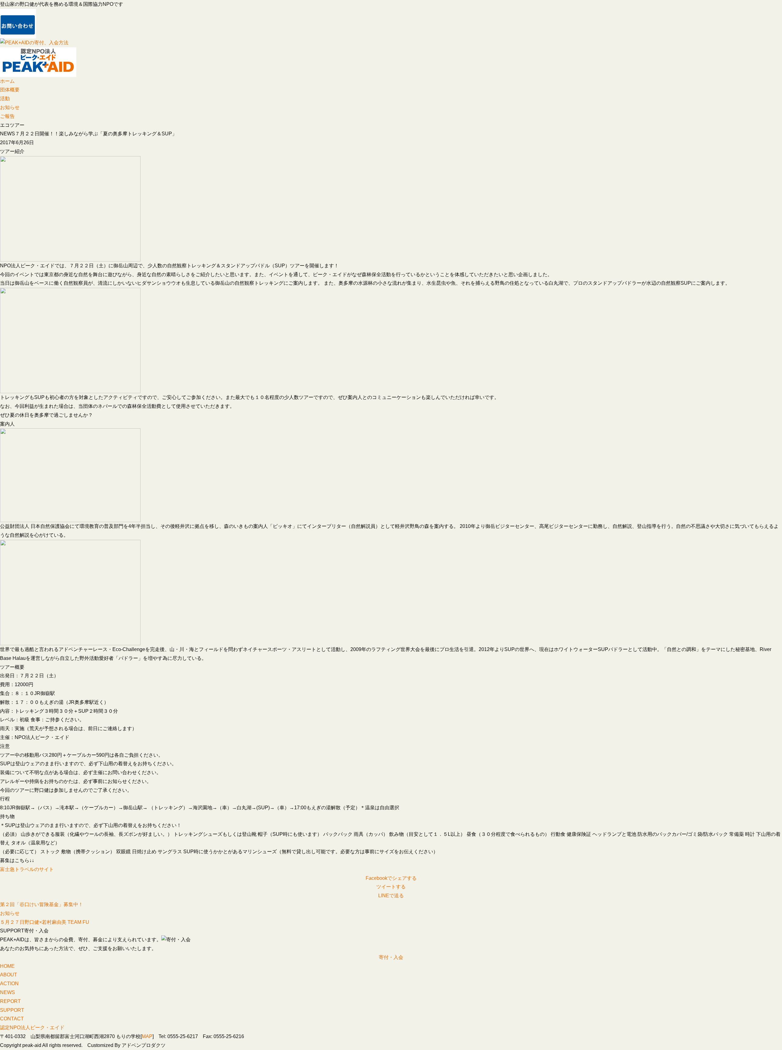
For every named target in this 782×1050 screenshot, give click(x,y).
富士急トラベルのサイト (27, 869)
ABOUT (8, 974)
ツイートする (391, 886)
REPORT (10, 1001)
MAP (147, 1036)
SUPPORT (12, 1010)
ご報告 (7, 116)
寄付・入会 (391, 957)
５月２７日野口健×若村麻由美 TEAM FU (44, 922)
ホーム (7, 81)
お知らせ (10, 107)
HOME (7, 966)
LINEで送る (391, 895)
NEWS (7, 992)
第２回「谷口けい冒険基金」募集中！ (41, 904)
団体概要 (10, 89)
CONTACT (12, 1018)
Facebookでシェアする (391, 878)
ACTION (9, 983)
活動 (5, 98)
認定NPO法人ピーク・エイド (32, 1027)
